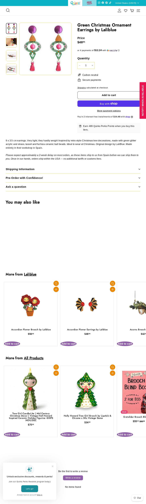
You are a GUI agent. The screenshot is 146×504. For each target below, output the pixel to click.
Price (81, 38)
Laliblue (30, 274)
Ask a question (16, 186)
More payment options (109, 111)
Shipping (81, 88)
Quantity (83, 58)
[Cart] (132, 11)
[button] (108, 50)
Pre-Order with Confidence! (24, 177)
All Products (33, 357)
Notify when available (142, 100)
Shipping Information (20, 169)
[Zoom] (45, 49)
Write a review (73, 478)
